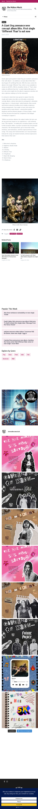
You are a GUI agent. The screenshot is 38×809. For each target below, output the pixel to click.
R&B (13, 358)
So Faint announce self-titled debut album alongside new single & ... (29, 256)
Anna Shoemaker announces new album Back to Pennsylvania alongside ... (10, 256)
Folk (28, 354)
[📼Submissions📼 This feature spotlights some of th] (20, 527)
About (3, 1)
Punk (16, 354)
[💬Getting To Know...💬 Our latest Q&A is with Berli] (20, 637)
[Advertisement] (19, 286)
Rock (10, 354)
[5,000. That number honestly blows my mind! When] (20, 710)
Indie (22, 354)
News (4, 22)
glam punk (19, 233)
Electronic (6, 358)
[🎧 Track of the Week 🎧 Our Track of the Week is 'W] (20, 673)
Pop (4, 354)
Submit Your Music (11, 1)
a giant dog (13, 233)
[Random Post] (35, 16)
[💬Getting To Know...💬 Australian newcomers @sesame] (20, 490)
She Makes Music (14, 7)
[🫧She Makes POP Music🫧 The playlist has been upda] (20, 454)
